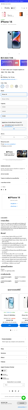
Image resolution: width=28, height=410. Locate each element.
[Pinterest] (5, 189)
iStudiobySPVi (11, 396)
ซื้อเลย (21, 1)
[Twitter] (3, 189)
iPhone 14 (4, 94)
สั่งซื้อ (9, 325)
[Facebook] (1, 189)
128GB (3, 107)
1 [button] (11, 330)
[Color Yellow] (11, 86)
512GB (3, 116)
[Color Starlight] (21, 86)
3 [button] (15, 330)
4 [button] (17, 330)
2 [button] (13, 330)
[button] (2, 8)
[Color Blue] (2, 86)
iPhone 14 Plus (5, 99)
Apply (16, 63)
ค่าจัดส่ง (5, 59)
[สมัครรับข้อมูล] (22, 385)
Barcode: (9, 24)
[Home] (7, 8)
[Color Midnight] (16, 86)
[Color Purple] (7, 86)
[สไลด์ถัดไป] (27, 14)
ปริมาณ (2, 133)
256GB (4, 111)
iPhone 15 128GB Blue (9, 315)
